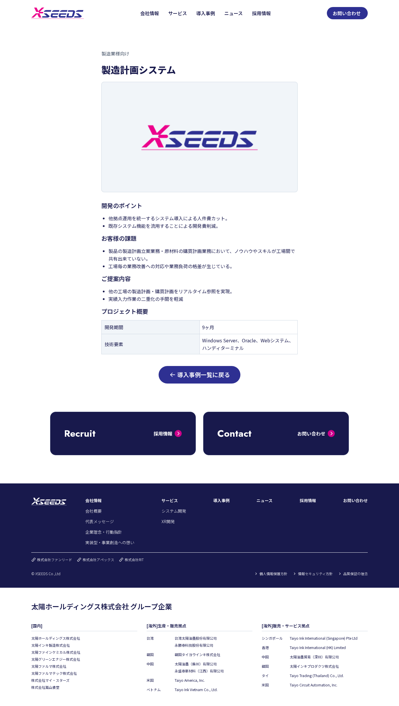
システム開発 (174, 511)
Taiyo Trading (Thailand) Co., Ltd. (317, 675)
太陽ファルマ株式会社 (48, 666)
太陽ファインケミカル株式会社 (55, 652)
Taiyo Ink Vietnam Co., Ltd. (196, 689)
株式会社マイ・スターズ (50, 680)
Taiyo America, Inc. (190, 680)
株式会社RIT (134, 559)
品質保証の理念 (355, 573)
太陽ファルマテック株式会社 (54, 673)
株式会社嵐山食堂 (45, 687)
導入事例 (205, 13)
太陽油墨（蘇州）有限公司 (196, 663)
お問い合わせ (347, 13)
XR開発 (168, 521)
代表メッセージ (99, 521)
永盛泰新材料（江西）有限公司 (199, 670)
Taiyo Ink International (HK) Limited (318, 647)
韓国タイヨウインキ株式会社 (197, 654)
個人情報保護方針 (273, 573)
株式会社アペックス (98, 559)
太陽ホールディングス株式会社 (55, 638)
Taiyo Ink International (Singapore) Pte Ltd (324, 638)
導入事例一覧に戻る (203, 374)
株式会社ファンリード (54, 559)
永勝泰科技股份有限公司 (194, 645)
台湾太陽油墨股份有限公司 (196, 638)
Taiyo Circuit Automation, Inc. (313, 684)
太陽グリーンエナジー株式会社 (55, 659)
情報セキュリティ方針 (315, 573)
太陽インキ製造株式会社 (50, 645)
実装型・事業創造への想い (109, 542)
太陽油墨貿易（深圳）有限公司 (314, 656)
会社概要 (93, 511)
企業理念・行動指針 (103, 532)
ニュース (233, 13)
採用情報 (261, 13)
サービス (177, 13)
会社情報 (149, 13)
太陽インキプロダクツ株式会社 (314, 666)
